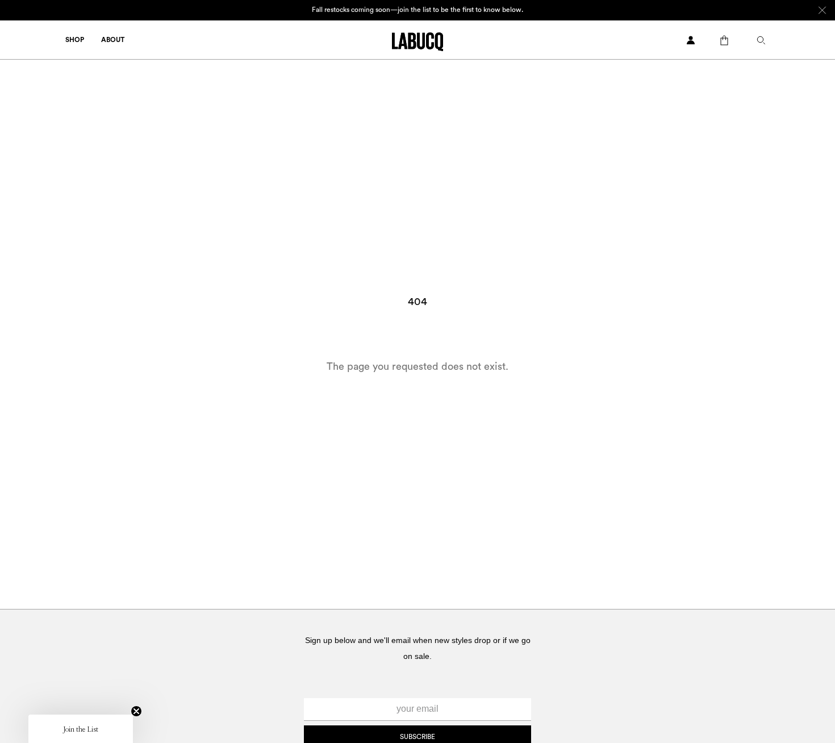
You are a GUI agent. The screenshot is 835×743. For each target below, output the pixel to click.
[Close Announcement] (822, 10)
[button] (80, 729)
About (112, 39)
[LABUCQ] (417, 41)
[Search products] (764, 40)
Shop (74, 39)
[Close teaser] (136, 711)
